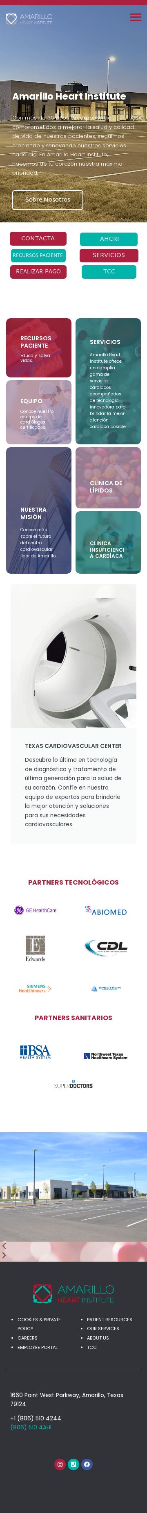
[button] (136, 17)
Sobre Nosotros (47, 200)
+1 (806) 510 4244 (35, 1418)
